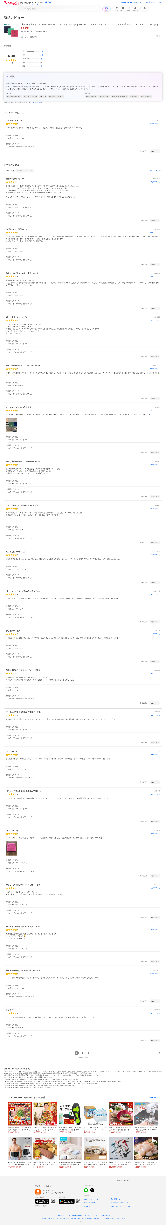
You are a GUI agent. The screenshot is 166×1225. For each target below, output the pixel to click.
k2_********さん (155, 410)
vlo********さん (155, 320)
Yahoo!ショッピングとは (93, 1199)
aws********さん (155, 232)
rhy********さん (155, 715)
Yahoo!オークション (91, 1215)
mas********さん (155, 508)
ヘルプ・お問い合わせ (107, 1218)
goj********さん (155, 888)
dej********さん (155, 182)
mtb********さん (155, 464)
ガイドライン (82, 1218)
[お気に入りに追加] (157, 36)
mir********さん (155, 754)
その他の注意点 (36, 102)
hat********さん (155, 594)
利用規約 (73, 1218)
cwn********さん (155, 368)
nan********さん (155, 123)
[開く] (11, 425)
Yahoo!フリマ (105, 1215)
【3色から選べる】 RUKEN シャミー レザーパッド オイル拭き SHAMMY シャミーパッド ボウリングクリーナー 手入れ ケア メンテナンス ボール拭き (89, 24)
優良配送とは (115, 1199)
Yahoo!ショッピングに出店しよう (145, 2)
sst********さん (155, 634)
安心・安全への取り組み (119, 1203)
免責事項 (89, 1218)
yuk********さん (155, 930)
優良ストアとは (89, 1203)
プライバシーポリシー (48, 1218)
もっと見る (153, 1097)
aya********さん (155, 276)
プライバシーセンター (62, 1218)
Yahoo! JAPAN (126, 2)
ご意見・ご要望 (120, 1218)
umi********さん (155, 673)
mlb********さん (155, 834)
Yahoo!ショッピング (63, 1215)
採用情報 (96, 1218)
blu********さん (155, 555)
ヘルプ (160, 2)
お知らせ (87, 1206)
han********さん (155, 973)
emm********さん (155, 1013)
